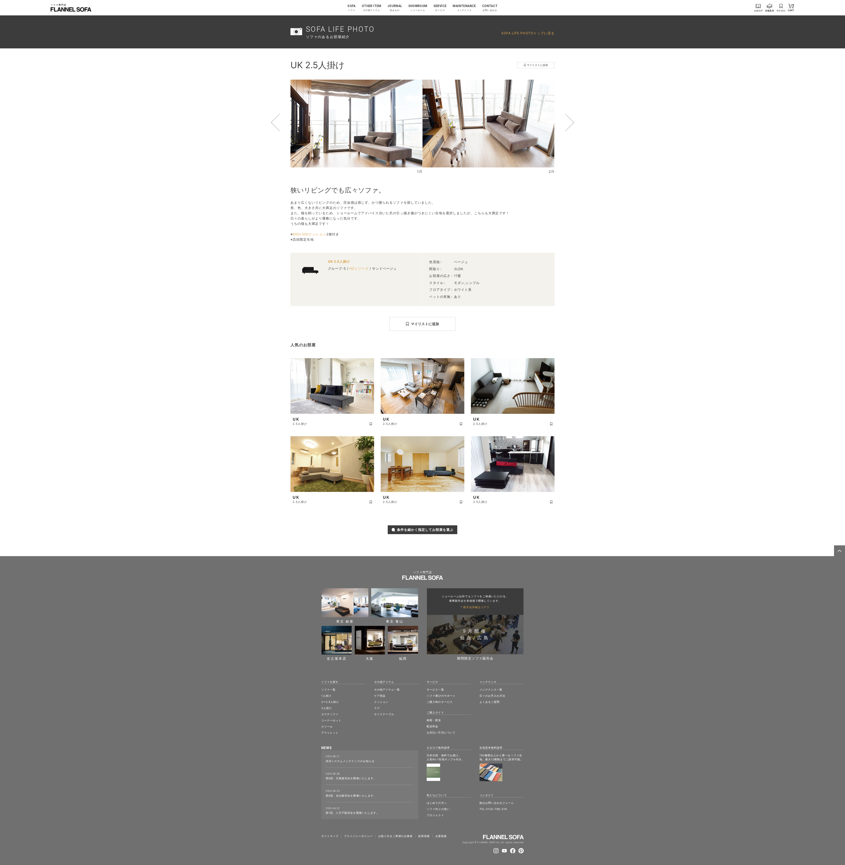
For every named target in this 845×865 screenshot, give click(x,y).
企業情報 (441, 836)
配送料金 (432, 726)
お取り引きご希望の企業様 (395, 836)
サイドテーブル (384, 714)
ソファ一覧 (328, 689)
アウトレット (329, 732)
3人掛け (326, 708)
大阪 (370, 658)
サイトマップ (329, 836)
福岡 (403, 658)
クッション (381, 702)
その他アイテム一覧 (387, 689)
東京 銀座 (345, 621)
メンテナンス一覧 (490, 689)
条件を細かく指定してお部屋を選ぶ (425, 530)
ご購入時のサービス (439, 702)
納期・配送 (434, 720)
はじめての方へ (437, 803)
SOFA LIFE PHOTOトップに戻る (528, 33)
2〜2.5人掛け (330, 702)
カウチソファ (329, 714)
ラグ (377, 708)
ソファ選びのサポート (441, 695)
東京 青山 (394, 621)
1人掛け (326, 695)
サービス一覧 (435, 689)
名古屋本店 (337, 658)
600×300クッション (309, 234)
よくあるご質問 (489, 702)
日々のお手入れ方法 (492, 695)
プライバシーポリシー (358, 836)
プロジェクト (435, 815)
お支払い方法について (441, 732)
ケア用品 (380, 695)
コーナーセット (331, 720)
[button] (283, 122)
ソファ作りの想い (438, 809)
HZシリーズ (358, 268)
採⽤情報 (424, 836)
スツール (327, 726)
